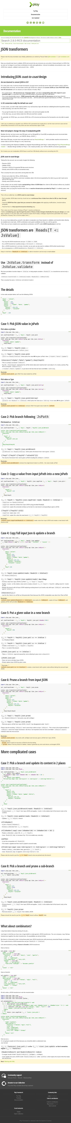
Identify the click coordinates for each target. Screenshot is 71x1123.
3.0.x (60, 37)
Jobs (52, 1096)
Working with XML (9, 1061)
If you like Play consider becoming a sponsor (20, 1085)
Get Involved (35, 18)
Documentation (35, 14)
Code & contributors (52, 1102)
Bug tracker (52, 1104)
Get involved (52, 1106)
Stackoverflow (27, 1078)
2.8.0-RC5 (26, 37)
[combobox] (35, 41)
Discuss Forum (12, 1078)
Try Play (35, 11)
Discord (20, 1078)
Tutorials (18, 1098)
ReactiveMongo (39, 139)
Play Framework (35, 4)
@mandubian (52, 57)
